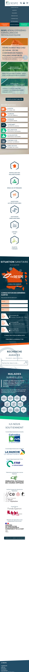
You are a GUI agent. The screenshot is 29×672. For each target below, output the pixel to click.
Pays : (3, 309)
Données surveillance (13, 141)
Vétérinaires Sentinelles (14, 130)
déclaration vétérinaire (24, 24)
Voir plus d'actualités (15, 99)
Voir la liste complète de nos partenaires (15, 538)
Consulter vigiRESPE (14, 284)
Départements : (5, 305)
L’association (14, 7)
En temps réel (11, 109)
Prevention (14, 15)
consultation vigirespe (4, 24)
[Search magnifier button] (25, 363)
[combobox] (18, 301)
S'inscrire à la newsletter (14, 339)
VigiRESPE (4, 665)
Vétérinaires (14, 21)
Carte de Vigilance (12, 114)
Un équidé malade (12, 119)
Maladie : (3, 301)
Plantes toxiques (14, 24)
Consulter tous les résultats (14, 335)
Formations (14, 18)
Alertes (14, 10)
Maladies (14, 13)
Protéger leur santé (12, 146)
